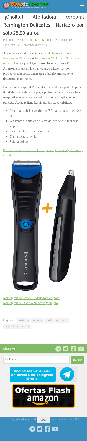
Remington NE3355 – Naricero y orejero (30, 303)
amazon (37, 320)
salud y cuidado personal (17, 326)
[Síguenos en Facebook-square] (73, 349)
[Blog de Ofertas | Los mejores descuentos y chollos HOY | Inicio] (33, 5)
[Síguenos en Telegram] (58, 349)
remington (61, 320)
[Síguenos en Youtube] (81, 349)
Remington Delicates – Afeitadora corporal (31, 297)
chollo (49, 320)
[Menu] (81, 5)
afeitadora (24, 320)
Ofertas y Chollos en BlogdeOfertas (33, 40)
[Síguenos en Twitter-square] (66, 349)
